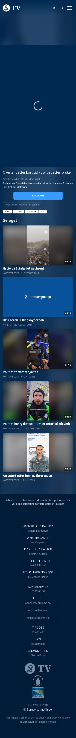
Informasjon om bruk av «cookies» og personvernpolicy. (38, 717)
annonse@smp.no (38, 610)
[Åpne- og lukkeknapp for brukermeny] (54, 8)
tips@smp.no (38, 643)
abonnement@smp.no (38, 603)
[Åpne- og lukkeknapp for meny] (69, 8)
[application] (38, 106)
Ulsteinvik (31, 212)
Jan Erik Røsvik (38, 565)
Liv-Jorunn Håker (38, 577)
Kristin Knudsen (38, 554)
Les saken (38, 195)
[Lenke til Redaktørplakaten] (38, 680)
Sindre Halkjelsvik (38, 530)
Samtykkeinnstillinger (40, 709)
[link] (12, 8)
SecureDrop (38, 655)
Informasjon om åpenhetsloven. (38, 721)
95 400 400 (38, 632)
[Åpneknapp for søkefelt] (61, 8)
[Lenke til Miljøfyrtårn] (38, 692)
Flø (42, 212)
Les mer (59, 503)
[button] (38, 106)
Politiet (18, 212)
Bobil (7, 212)
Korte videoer (11, 179)
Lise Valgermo (38, 542)
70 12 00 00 (38, 591)
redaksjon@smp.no (38, 617)
